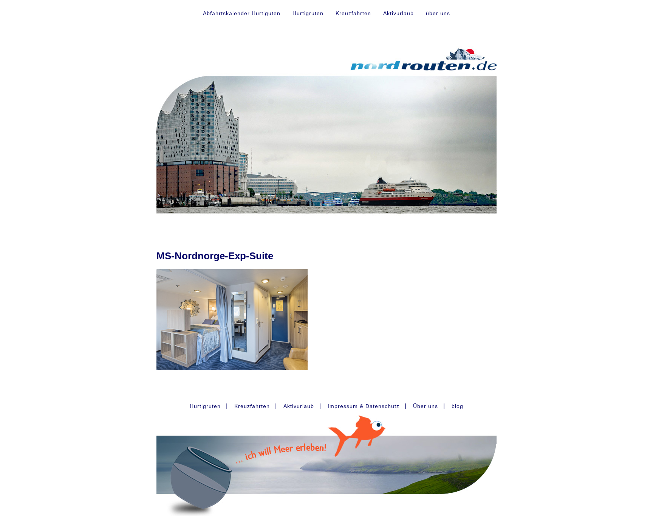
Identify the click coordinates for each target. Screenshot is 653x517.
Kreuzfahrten (353, 13)
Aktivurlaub (398, 13)
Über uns (425, 406)
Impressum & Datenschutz (363, 406)
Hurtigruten (307, 13)
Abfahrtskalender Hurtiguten (241, 13)
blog (457, 406)
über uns (438, 13)
